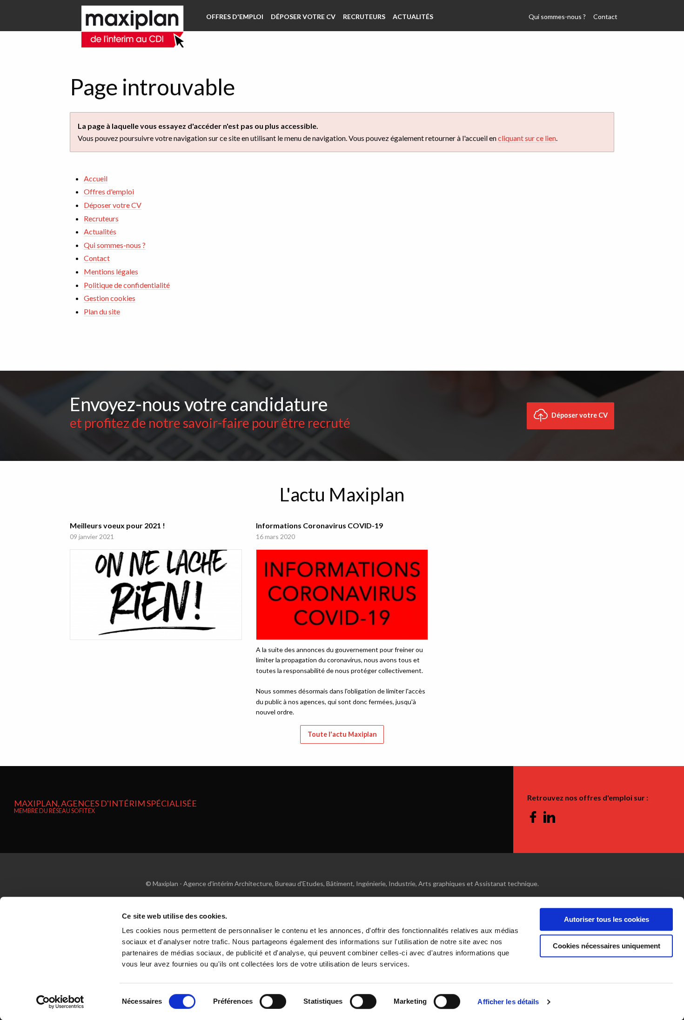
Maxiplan (132, 15)
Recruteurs (364, 16)
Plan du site (102, 311)
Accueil (95, 178)
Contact (605, 16)
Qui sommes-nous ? (557, 16)
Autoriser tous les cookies (606, 919)
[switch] (273, 1001)
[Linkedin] (549, 817)
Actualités (413, 16)
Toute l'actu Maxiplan (342, 734)
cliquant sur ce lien (527, 137)
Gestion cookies (109, 297)
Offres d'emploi (234, 16)
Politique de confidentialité (127, 284)
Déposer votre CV (303, 16)
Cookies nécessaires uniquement (606, 946)
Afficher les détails (508, 1002)
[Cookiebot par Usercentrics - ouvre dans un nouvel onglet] (60, 1002)
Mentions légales (111, 271)
